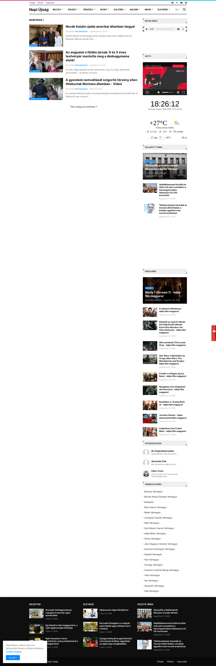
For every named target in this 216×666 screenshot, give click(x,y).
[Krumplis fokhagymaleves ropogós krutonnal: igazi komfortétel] (36, 613)
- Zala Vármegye (151, 591)
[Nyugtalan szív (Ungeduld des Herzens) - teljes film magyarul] (150, 390)
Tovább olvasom (14, 651)
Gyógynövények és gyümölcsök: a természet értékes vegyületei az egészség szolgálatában (115, 641)
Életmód (163, 9)
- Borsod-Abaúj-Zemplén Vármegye (160, 496)
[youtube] (181, 3)
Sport (103, 9)
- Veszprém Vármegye (153, 586)
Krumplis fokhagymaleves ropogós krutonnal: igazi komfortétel (59, 612)
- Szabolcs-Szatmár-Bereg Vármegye (161, 570)
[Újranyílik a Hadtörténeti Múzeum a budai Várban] (144, 613)
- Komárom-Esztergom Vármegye (159, 549)
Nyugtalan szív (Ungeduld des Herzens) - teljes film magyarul (172, 389)
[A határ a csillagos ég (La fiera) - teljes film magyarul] (150, 377)
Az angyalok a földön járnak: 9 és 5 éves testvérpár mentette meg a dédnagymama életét (97, 56)
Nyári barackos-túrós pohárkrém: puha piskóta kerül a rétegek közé (62, 641)
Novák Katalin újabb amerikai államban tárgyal (100, 26)
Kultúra (118, 9)
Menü (148, 9)
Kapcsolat (50, 3)
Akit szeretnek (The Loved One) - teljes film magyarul (172, 343)
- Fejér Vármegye (151, 523)
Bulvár (134, 9)
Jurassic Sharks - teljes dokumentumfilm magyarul (172, 416)
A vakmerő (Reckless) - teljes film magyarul (170, 309)
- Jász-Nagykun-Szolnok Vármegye (160, 544)
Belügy (57, 9)
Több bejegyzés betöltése (82, 106)
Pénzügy (88, 9)
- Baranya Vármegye (153, 491)
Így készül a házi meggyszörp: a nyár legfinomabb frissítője (61, 626)
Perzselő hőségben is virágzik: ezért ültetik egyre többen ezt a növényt (114, 626)
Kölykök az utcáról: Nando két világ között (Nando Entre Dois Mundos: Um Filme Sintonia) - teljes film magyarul (172, 327)
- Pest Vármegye (151, 559)
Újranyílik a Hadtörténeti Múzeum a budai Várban (166, 611)
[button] (177, 9)
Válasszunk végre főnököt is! (113, 610)
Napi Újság (39, 9)
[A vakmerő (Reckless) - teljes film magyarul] (150, 312)
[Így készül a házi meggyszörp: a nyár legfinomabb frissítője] (36, 629)
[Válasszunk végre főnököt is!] (90, 613)
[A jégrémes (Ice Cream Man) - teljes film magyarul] (150, 432)
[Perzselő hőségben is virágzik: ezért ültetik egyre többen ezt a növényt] (90, 626)
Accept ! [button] (13, 657)
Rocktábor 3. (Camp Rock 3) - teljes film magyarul (172, 403)
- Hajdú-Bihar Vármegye (154, 533)
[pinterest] (186, 3)
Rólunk (40, 3)
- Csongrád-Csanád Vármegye (157, 517)
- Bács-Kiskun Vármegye (154, 507)
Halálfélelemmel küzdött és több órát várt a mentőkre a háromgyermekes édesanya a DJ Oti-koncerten (172, 189)
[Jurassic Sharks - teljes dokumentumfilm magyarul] (150, 418)
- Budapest (148, 502)
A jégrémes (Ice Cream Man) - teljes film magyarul (172, 429)
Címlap (32, 3)
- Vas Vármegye (150, 580)
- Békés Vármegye (151, 512)
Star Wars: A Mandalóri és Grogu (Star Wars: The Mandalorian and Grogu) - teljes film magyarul (172, 359)
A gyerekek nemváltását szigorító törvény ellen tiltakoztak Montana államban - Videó (101, 82)
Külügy (72, 9)
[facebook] (172, 3)
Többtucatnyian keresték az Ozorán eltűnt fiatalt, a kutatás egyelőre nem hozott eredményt (173, 209)
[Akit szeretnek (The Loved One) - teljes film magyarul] (150, 346)
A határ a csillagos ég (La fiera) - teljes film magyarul (172, 374)
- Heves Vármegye (152, 538)
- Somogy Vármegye (153, 565)
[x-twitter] (177, 3)
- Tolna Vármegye (151, 575)
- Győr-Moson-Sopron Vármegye (158, 528)
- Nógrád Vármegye (152, 554)
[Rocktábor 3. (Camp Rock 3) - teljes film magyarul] (150, 405)
